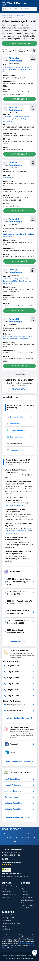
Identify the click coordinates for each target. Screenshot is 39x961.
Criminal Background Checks (11, 923)
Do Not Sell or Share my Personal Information (28, 907)
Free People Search (8, 918)
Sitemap (4, 926)
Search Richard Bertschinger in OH (17, 9)
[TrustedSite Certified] (6, 870)
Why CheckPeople (27, 900)
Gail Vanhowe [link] (8, 177)
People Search (6, 15)
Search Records (18, 43)
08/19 (26, 876)
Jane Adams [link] (23, 338)
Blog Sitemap (6, 929)
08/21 (17, 876)
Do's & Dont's (25, 894)
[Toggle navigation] (35, 3)
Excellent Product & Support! (11, 862)
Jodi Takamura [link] (8, 67)
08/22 (12, 876)
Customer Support (26, 897)
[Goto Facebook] (3, 859)
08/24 (3, 876)
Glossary (24, 891)
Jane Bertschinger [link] (22, 234)
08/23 (8, 876)
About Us (11, 955)
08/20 (21, 876)
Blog (22, 886)
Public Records (6, 897)
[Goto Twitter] (6, 859)
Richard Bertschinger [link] (20, 69)
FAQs (23, 889)
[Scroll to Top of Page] (34, 952)
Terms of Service (20, 955)
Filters (34, 49)
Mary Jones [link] (19, 67)
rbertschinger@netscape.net (14, 505)
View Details (18, 99)
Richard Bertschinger (21, 531)
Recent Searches (11, 873)
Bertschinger (20, 15)
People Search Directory (9, 886)
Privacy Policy (14, 947)
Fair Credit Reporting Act (26, 943)
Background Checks (8, 889)
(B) (13, 15)
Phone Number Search (9, 915)
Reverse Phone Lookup (9, 894)
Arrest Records (6, 920)
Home (5, 955)
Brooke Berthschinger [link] (10, 338)
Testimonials (25, 903)
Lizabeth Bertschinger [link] (10, 336)
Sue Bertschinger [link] (9, 234)
